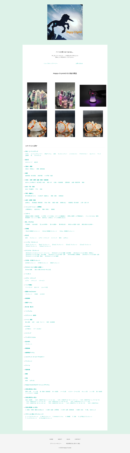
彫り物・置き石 (29, 306)
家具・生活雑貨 (51, 322)
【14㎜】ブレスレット (31, 246)
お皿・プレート (41, 322)
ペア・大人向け (37, 328)
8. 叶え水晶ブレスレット (45, 418)
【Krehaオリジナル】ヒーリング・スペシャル (37, 253)
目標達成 (61, 195)
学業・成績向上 (29, 193)
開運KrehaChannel (31, 291)
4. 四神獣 (67, 416)
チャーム (27, 365)
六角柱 (36, 294)
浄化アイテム (48, 153)
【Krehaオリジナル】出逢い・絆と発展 (35, 254)
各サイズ (36, 287)
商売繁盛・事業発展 (37, 202)
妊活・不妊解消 (29, 189)
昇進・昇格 (47, 202)
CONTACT (77, 439)
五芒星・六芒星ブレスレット (32, 260)
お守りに (66, 238)
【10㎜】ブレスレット (57, 244)
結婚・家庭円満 (76, 182)
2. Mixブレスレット (45, 416)
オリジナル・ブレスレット (32, 250)
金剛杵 (27, 155)
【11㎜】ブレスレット (85, 244)
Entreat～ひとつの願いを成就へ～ (34, 267)
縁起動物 (27, 298)
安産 (41, 189)
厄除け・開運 (28, 166)
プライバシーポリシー (55, 443)
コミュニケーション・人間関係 (33, 206)
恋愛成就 (67, 182)
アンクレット (28, 361)
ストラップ (54, 238)
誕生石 (27, 159)
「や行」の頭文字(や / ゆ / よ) (55, 403)
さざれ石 (42, 294)
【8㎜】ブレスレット (44, 244)
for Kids (27, 326)
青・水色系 (55, 391)
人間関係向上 (28, 209)
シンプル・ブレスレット (31, 242)
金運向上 (27, 202)
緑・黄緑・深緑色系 (45, 391)
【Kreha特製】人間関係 (73, 254)
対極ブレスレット (55, 263)
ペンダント (28, 273)
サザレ (27, 153)
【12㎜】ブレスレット (71, 244)
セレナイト (92, 153)
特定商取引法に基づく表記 (73, 443)
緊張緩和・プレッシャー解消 (32, 217)
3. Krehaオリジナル (58, 416)
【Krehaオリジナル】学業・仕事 (56, 254)
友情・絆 (49, 182)
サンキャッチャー (62, 153)
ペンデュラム (28, 311)
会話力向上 (37, 209)
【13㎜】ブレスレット (45, 246)
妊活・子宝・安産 (30, 186)
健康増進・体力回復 (30, 175)
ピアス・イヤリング (44, 238)
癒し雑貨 (27, 322)
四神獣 (27, 228)
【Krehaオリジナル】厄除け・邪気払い (83, 253)
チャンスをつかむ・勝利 (92, 216)
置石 (60, 238)
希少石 (27, 235)
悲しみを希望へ (44, 224)
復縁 (83, 182)
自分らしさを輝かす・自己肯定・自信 (35, 182)
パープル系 (63, 391)
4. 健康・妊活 (79, 409)
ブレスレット (33, 238)
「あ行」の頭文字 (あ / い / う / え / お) (44, 400)
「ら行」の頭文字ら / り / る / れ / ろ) (75, 403)
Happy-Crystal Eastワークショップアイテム (37, 384)
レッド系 (92, 391)
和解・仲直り (45, 209)
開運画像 (27, 348)
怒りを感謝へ (53, 224)
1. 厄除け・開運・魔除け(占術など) (34, 409)
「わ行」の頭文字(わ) (92, 403)
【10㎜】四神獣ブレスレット (49, 231)
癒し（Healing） (29, 222)
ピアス (27, 280)
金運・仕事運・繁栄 (30, 200)
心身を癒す (35, 224)
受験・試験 (54, 195)
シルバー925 (44, 287)
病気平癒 (40, 175)
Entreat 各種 (28, 269)
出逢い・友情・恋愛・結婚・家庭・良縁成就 (36, 180)
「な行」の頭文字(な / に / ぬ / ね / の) (58, 401)
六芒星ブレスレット (43, 263)
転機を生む (63, 202)
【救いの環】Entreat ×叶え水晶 (42, 269)
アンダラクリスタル (30, 337)
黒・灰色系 (99, 391)
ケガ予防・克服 (49, 175)
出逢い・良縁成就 (58, 182)
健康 (26, 173)
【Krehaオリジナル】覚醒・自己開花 (61, 253)
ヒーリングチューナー (36, 153)
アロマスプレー (84, 153)
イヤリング (34, 280)
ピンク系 (35, 391)
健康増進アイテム (30, 352)
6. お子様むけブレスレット (85, 416)
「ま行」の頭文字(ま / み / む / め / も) (35, 403)
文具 (33, 322)
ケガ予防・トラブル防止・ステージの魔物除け (53, 216)
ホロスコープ (28, 162)
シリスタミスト (73, 153)
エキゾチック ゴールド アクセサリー (34, 356)
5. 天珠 (74, 416)
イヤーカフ (42, 280)
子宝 (37, 189)
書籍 (26, 373)
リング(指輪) (28, 284)
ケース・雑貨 (28, 319)
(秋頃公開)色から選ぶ (31, 389)
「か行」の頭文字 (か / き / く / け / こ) (67, 400)
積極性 (53, 209)
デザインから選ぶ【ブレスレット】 (34, 414)
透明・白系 (28, 391)
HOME (51, 439)
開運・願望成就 (41, 169)
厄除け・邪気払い (30, 169)
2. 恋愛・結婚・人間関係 (52, 409)
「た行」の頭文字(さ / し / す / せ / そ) (35, 401)
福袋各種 (27, 369)
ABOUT (60, 439)
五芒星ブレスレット (30, 263)
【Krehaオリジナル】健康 (51, 256)
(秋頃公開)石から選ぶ (31, 397)
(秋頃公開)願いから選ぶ (31, 407)
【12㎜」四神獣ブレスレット (67, 231)
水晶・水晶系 (28, 400)
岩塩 (26, 378)
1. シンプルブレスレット (31, 416)
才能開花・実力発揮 (73, 202)
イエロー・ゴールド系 (74, 391)
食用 (26, 380)
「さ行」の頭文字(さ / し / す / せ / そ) (90, 400)
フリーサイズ (28, 287)
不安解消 (27, 224)
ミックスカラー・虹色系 (31, 393)
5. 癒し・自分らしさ (90, 409)
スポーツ (27, 213)
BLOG (68, 439)
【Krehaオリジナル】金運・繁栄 (34, 256)
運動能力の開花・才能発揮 (32, 216)
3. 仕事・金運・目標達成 (67, 409)
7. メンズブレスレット (31, 418)
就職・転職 (55, 202)
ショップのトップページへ (51, 63)
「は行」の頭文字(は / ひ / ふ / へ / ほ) (80, 401)
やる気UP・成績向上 (43, 195)
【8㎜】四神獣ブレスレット (32, 231)
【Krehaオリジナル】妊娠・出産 (90, 254)
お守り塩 (32, 380)
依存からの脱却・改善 (74, 224)
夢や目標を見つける (30, 195)
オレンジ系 (85, 391)
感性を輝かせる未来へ (87, 224)
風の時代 (27, 341)
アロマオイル (37, 155)
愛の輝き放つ (62, 224)
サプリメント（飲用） (31, 315)
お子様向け (28, 328)
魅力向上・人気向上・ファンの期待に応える (53, 217)
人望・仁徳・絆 (85, 202)
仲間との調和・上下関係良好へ (76, 216)
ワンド (99, 153)
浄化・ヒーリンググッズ (31, 151)
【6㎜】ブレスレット (30, 244)
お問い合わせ (79, 63)
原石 (55, 153)
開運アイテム (28, 302)
